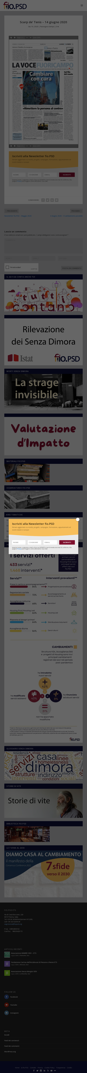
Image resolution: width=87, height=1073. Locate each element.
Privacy (19, 549)
